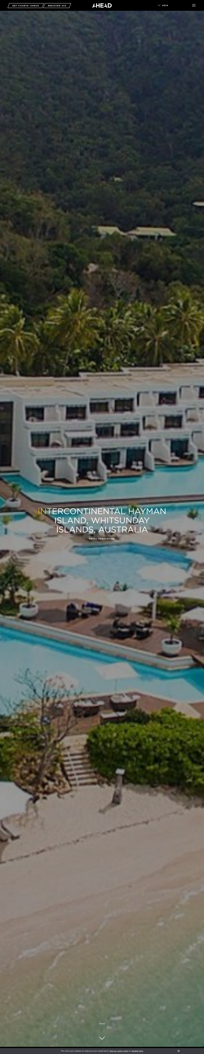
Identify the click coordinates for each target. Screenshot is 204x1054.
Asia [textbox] (165, 5)
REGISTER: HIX (57, 6)
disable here (137, 1051)
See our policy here (119, 1051)
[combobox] (171, 5)
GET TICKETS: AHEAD (25, 6)
